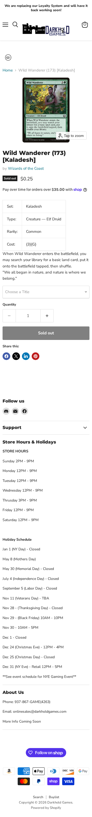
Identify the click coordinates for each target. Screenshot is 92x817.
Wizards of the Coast (26, 168)
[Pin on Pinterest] (35, 356)
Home (8, 70)
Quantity (9, 305)
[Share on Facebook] (6, 356)
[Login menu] (8, 57)
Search (38, 797)
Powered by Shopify (46, 808)
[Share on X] (16, 356)
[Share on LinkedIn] (26, 356)
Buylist (54, 797)
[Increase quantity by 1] (47, 315)
